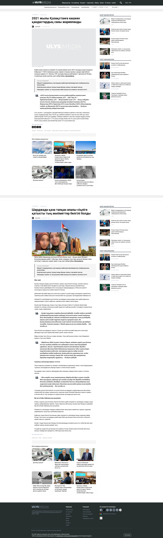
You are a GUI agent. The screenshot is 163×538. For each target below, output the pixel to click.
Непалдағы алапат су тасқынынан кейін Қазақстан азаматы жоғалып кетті (62, 89)
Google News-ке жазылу (109, 513)
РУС (130, 2)
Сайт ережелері (87, 511)
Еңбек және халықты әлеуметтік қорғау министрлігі (66, 130)
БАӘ (40, 437)
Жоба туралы (86, 509)
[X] (38, 127)
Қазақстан (40, 130)
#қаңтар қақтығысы (50, 7)
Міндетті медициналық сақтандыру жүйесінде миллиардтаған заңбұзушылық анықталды (121, 20)
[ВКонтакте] (33, 127)
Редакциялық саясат (88, 518)
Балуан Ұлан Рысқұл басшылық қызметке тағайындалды (120, 64)
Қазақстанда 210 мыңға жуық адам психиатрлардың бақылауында (119, 40)
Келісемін (127, 535)
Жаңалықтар (66, 3)
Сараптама (90, 3)
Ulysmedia (37, 26)
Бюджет (83, 3)
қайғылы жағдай (47, 437)
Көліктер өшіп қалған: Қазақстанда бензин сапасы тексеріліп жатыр (59, 87)
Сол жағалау (75, 3)
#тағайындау (85, 7)
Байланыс (85, 516)
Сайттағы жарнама (88, 514)
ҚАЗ (126, 2)
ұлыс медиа (47, 130)
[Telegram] (35, 127)
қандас (34, 130)
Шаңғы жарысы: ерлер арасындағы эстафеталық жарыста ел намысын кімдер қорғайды (121, 84)
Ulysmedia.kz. (79, 261)
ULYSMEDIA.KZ (35, 14)
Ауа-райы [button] (115, 7)
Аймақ (97, 3)
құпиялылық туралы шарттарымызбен (67, 536)
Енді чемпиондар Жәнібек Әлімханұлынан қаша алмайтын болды (119, 74)
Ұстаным (107, 3)
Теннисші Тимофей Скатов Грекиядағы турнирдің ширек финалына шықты (119, 95)
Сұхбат (114, 3)
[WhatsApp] (40, 127)
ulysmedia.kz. (70, 76)
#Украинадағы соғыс (63, 7)
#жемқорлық (75, 7)
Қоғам (102, 3)
